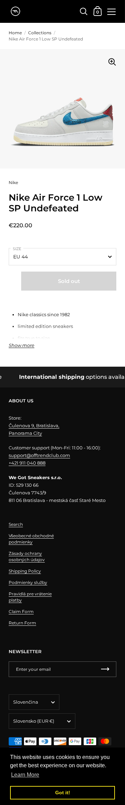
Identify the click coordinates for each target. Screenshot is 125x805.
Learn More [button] (25, 775)
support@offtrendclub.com (39, 455)
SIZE (17, 248)
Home (15, 32)
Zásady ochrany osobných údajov (27, 556)
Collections (39, 32)
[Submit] (105, 669)
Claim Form (21, 611)
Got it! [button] (62, 792)
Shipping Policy (25, 571)
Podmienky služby (28, 582)
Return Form (22, 622)
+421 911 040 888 (27, 463)
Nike (13, 182)
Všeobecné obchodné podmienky (31, 539)
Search (16, 524)
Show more (21, 345)
